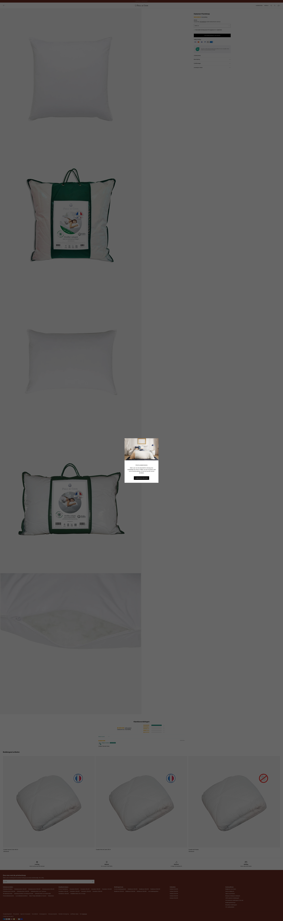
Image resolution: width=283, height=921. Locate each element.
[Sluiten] (156, 440)
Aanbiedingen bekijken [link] (141, 478)
